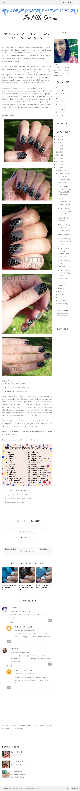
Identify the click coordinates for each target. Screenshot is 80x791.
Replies (11, 622)
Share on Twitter (39, 527)
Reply (49, 620)
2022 (58, 136)
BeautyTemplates (13, 788)
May (59, 294)
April (60, 297)
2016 (57, 155)
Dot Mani (29, 537)
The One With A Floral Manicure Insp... (26, 587)
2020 (58, 143)
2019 (57, 146)
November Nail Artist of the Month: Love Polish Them (18, 774)
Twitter (62, 93)
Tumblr (56, 115)
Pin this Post (28, 531)
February (61, 304)
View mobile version (27, 551)
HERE (56, 73)
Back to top (71, 788)
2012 (57, 167)
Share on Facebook (17, 527)
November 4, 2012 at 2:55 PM (20, 611)
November (62, 174)
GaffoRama (16, 608)
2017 (57, 152)
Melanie (14, 649)
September (62, 282)
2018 (57, 149)
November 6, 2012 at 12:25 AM (25, 630)
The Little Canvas (23, 627)
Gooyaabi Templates (34, 788)
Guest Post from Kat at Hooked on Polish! (64, 179)
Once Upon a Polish (24, 499)
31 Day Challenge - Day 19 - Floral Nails (64, 241)
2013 (57, 164)
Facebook (63, 104)
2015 (57, 158)
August (60, 285)
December (62, 171)
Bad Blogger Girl (64, 235)
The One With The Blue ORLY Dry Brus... (9, 587)
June (60, 291)
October (61, 279)
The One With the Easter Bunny (43, 586)
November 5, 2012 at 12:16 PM (20, 652)
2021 (57, 140)
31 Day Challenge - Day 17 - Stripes (64, 263)
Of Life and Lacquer (24, 495)
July (59, 288)
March (60, 301)
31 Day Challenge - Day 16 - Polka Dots (64, 273)
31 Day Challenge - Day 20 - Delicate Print (64, 227)
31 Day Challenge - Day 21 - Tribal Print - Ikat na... (64, 211)
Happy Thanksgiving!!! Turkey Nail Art (64, 201)
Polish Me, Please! (23, 491)
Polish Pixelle (19, 503)
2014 (57, 161)
